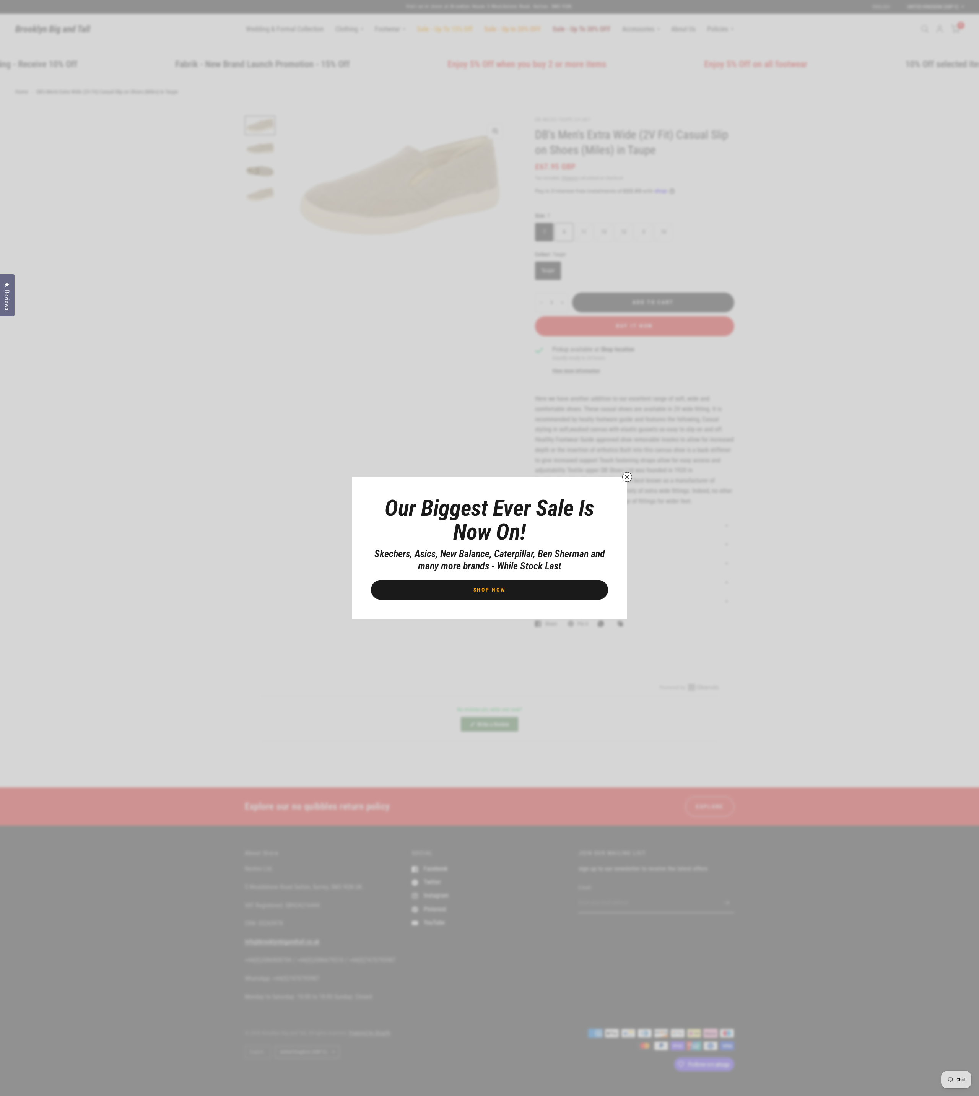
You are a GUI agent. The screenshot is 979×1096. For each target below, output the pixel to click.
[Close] (627, 477)
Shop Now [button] (489, 590)
